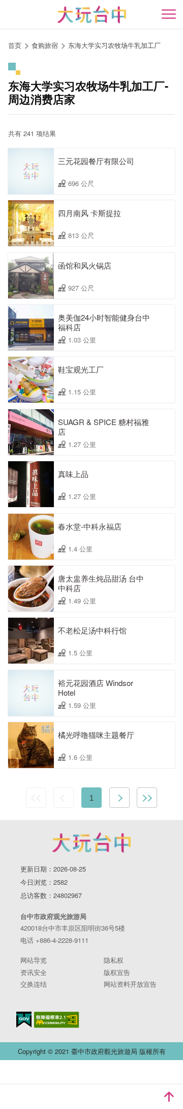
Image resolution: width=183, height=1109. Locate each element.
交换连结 (33, 984)
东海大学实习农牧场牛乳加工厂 (114, 45)
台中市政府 (91, 842)
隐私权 (114, 960)
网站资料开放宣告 (130, 984)
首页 (14, 45)
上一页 (63, 797)
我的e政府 (24, 1019)
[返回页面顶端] (169, 1097)
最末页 (147, 797)
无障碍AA (56, 1020)
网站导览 (33, 960)
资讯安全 (33, 972)
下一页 (119, 797)
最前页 (36, 797)
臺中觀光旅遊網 (91, 14)
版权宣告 (117, 972)
